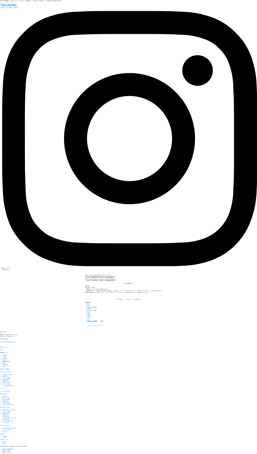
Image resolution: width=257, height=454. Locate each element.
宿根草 (88, 315)
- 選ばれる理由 (5, 379)
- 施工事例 (4, 376)
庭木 (88, 305)
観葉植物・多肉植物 (92, 307)
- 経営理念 (4, 358)
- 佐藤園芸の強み (6, 361)
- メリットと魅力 (6, 377)
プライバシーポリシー (5, 391)
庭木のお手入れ (3, 393)
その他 (88, 317)
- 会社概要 (4, 355)
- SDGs (3, 366)
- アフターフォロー (6, 384)
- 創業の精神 (5, 364)
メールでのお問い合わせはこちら (8, 341)
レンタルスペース (4, 7)
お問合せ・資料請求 (13, 7)
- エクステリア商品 (6, 374)
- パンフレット (5, 422)
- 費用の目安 (5, 381)
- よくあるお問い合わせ (7, 385)
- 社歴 (3, 363)
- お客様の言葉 (5, 419)
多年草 (88, 313)
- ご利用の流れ (5, 416)
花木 (88, 318)
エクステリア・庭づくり (6, 371)
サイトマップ (3, 388)
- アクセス (4, 356)
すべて (88, 304)
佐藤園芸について (4, 352)
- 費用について (5, 414)
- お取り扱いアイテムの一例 (9, 410)
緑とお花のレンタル (5, 407)
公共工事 (2, 434)
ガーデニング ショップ (5, 425)
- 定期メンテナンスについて (9, 418)
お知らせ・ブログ (4, 439)
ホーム (1, 349)
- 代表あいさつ (5, 360)
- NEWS (4, 442)
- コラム (4, 443)
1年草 (88, 312)
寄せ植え (89, 309)
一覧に (128, 299)
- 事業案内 (4, 436)
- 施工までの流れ (6, 382)
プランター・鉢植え (92, 310)
